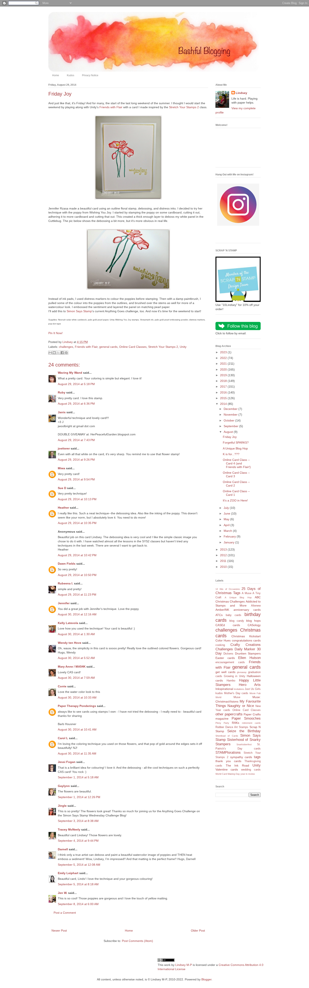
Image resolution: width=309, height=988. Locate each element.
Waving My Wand (70, 372)
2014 (224, 403)
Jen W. (62, 893)
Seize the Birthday (244, 731)
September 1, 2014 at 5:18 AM (78, 777)
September (231, 426)
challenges (66, 346)
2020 (224, 369)
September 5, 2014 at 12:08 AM (79, 864)
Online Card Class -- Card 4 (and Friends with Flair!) (237, 463)
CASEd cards (227, 625)
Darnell (63, 849)
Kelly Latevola (68, 623)
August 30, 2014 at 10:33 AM (77, 697)
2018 (224, 381)
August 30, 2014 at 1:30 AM (76, 634)
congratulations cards (246, 640)
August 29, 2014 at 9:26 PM (76, 459)
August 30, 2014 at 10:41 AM (77, 729)
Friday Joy (230, 437)
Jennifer (64, 603)
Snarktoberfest (244, 744)
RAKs (235, 722)
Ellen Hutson (249, 658)
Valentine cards (226, 769)
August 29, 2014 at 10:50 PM (77, 575)
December (231, 409)
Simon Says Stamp (79, 311)
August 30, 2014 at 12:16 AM (77, 614)
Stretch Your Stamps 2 (184, 107)
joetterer (64, 448)
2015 (224, 398)
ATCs (219, 615)
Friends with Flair (110, 107)
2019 (224, 375)
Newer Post (59, 930)
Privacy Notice (90, 75)
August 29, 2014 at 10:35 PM (77, 523)
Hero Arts (250, 685)
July (227, 507)
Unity (183, 346)
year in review (247, 774)
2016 (224, 392)
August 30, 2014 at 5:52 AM (76, 658)
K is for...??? (231, 454)
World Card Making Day (227, 774)
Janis (62, 412)
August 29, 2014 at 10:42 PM (77, 555)
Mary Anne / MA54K (72, 666)
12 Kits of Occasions (227, 589)
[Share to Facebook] (62, 353)
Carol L (63, 738)
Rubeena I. (65, 583)
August (229, 431)
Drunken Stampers (248, 653)
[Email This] (50, 353)
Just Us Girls (253, 689)
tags (257, 757)
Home (55, 75)
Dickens (228, 653)
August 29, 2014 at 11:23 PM (77, 594)
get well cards (225, 672)
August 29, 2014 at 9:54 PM (76, 479)
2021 (224, 363)
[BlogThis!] (54, 353)
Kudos (70, 75)
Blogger (206, 979)
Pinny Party (222, 723)
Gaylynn (64, 786)
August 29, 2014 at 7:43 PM (76, 440)
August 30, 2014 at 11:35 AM (77, 753)
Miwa (61, 468)
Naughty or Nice (240, 706)
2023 (224, 352)
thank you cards (228, 761)
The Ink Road (237, 765)
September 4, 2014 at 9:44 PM (78, 840)
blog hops (253, 620)
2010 (224, 566)
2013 (224, 549)
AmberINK (222, 609)
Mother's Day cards (236, 693)
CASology (254, 625)
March (228, 530)
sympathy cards (241, 757)
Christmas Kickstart (246, 636)
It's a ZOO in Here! (235, 500)
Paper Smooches (246, 718)
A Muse (246, 593)
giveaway (242, 672)
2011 (223, 561)
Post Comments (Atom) (137, 941)
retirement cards (251, 723)
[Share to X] (58, 353)
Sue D (62, 488)
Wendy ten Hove (69, 642)
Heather (63, 507)
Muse (237, 697)
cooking (220, 645)
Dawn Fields (66, 563)
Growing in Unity (234, 676)
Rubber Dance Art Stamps (231, 727)
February (230, 536)
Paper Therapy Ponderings (77, 706)
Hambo (231, 680)
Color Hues (223, 640)
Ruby (61, 392)
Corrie (62, 686)
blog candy (236, 620)
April (227, 525)
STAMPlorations (228, 753)
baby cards (234, 615)
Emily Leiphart (68, 873)
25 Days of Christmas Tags (238, 591)
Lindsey (241, 93)
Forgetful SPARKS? (236, 442)
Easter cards (225, 658)
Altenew (256, 605)
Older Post (198, 930)
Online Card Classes (133, 346)
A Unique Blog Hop (235, 448)
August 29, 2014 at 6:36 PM (76, 403)
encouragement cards (230, 662)
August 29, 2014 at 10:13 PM (77, 499)
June (227, 513)
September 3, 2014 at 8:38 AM (78, 821)
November (231, 414)
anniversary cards (247, 609)
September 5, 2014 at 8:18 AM (78, 884)
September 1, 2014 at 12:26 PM (79, 797)
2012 (224, 555)
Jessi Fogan (66, 762)
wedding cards (251, 769)
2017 (224, 386)
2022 (224, 358)
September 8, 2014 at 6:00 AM (78, 904)
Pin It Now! (55, 333)
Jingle (62, 805)
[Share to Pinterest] (66, 353)
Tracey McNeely (69, 829)
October (229, 420)
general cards (108, 346)
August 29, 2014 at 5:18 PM (76, 384)
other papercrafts (229, 714)
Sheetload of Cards (226, 736)
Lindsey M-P (183, 965)
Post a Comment (65, 912)
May (227, 519)
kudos (219, 693)
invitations (239, 689)
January (229, 542)
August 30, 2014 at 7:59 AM (76, 677)
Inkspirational (224, 689)
